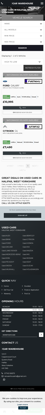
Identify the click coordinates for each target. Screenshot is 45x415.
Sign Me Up (22, 215)
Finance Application (31, 290)
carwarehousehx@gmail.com (15, 376)
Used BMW (6, 239)
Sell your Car (8, 290)
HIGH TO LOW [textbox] (10, 62)
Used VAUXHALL (8, 269)
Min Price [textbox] (9, 36)
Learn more (22, 405)
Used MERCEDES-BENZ (11, 254)
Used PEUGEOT (8, 262)
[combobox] (22, 24)
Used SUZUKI (27, 266)
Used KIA (26, 247)
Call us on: (16, 203)
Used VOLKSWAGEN (30, 269)
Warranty (7, 294)
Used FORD (6, 243)
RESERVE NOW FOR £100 (23, 112)
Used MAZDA (27, 251)
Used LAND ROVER (9, 251)
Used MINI (6, 258)
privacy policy (30, 388)
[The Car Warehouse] (22, 3)
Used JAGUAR (7, 247)
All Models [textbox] (10, 30)
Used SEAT (26, 262)
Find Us (27, 294)
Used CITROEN (28, 239)
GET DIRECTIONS (9, 331)
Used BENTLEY (28, 236)
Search (22, 48)
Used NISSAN (27, 258)
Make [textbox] (7, 24)
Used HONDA (27, 243)
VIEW (24, 108)
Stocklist (27, 286)
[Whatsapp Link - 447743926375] (4, 380)
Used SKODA (7, 266)
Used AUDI (6, 236)
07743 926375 (7, 198)
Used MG (26, 254)
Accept (23, 408)
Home (6, 286)
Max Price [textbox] (9, 42)
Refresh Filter (33, 68)
